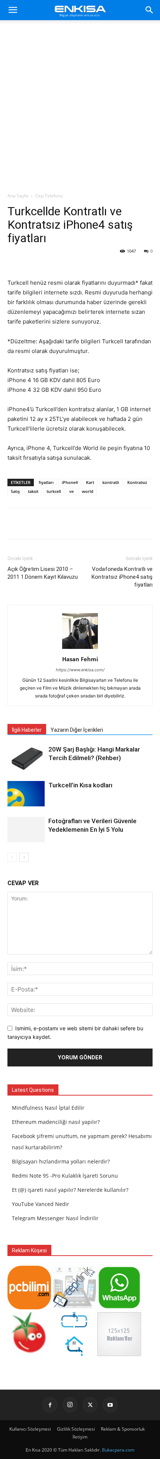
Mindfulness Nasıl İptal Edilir (48, 1107)
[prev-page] (12, 857)
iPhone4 (70, 482)
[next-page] (24, 857)
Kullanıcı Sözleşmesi (30, 1429)
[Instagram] (70, 1404)
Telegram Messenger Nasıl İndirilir (55, 1218)
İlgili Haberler (27, 730)
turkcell (54, 491)
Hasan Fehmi (80, 659)
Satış (15, 491)
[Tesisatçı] (74, 1354)
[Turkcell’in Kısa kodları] (26, 794)
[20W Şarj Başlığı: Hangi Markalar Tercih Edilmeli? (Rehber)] (26, 758)
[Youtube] (110, 1404)
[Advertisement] (80, 108)
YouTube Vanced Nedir (40, 1203)
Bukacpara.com (118, 1450)
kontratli (110, 482)
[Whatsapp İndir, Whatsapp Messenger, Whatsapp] (119, 1307)
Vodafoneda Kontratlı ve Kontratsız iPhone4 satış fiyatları (122, 577)
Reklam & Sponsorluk (123, 1429)
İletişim (80, 1437)
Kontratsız (137, 482)
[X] (90, 1404)
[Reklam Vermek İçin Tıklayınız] (119, 1354)
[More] (140, 523)
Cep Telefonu (49, 196)
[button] (13, 10)
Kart (90, 482)
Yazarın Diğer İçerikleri (77, 730)
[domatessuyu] (29, 1354)
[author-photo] (80, 649)
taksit (33, 491)
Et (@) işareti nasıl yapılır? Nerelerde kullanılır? (70, 1189)
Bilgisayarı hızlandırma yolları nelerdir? (61, 1161)
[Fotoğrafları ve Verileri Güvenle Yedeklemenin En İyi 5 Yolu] (26, 830)
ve (71, 491)
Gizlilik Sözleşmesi (76, 1429)
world (87, 491)
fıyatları (46, 482)
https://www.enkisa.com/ (80, 669)
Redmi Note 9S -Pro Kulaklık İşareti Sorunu (65, 1175)
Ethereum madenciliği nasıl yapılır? (56, 1121)
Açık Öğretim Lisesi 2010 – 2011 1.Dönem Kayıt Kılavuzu (42, 573)
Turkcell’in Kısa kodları (80, 785)
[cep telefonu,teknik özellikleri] (74, 1307)
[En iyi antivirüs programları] (29, 1307)
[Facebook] (49, 1404)
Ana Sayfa (17, 196)
